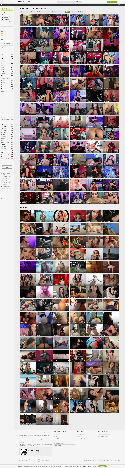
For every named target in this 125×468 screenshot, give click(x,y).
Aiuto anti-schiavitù (57, 445)
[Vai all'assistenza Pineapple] (39, 460)
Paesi (32, 11)
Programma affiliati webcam (81, 438)
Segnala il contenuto (5, 178)
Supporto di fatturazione (5, 176)
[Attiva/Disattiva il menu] (2, 2)
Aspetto (24, 11)
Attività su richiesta (57, 11)
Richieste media (4, 180)
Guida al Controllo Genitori (59, 443)
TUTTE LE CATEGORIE (6, 167)
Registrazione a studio (5, 188)
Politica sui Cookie (57, 441)
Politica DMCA (56, 438)
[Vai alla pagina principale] (10, 2)
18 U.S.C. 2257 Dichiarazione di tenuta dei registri (6, 193)
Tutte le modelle (4, 190)
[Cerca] (72, 2)
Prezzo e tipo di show (43, 11)
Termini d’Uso (4, 184)
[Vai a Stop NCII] (45, 460)
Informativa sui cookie (85, 466)
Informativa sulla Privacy (5, 182)
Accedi (121, 1)
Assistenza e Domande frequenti (5, 174)
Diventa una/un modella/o (6, 186)
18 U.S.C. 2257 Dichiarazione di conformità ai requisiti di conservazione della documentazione (102, 460)
